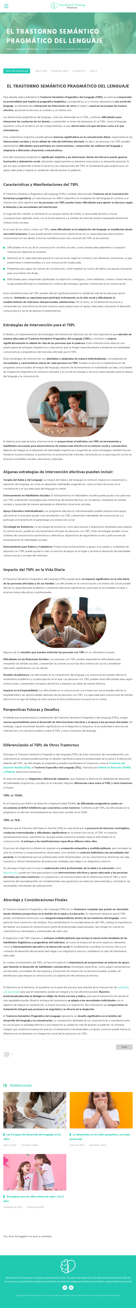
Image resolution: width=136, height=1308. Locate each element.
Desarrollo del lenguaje (16, 71)
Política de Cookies (112, 1295)
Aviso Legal (76, 1295)
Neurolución (10, 873)
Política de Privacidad (92, 1295)
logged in (23, 1236)
